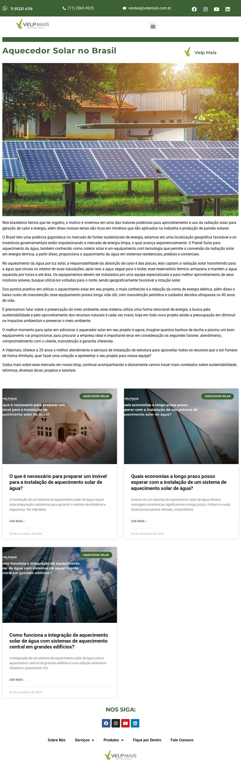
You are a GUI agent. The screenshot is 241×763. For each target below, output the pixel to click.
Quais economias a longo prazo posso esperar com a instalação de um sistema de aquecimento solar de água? (178, 482)
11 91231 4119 (21, 9)
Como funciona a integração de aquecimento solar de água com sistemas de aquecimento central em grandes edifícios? (58, 641)
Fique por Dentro (147, 740)
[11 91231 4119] (4, 8)
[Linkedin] (228, 9)
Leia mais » (17, 521)
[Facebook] (194, 9)
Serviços (82, 740)
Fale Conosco (182, 740)
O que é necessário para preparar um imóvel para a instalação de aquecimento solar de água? (58, 482)
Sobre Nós (56, 740)
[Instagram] (205, 9)
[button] (153, 26)
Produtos (111, 740)
